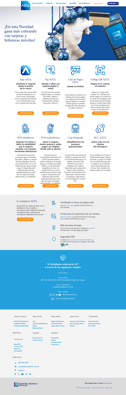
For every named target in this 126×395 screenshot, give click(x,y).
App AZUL (17, 344)
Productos (49, 3)
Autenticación (93, 321)
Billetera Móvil (37, 328)
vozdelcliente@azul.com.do (63, 287)
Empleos (22, 370)
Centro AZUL (18, 346)
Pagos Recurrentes (57, 326)
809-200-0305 (58, 280)
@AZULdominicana (70, 295)
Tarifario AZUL (56, 342)
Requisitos (55, 338)
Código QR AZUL (20, 324)
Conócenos (55, 345)
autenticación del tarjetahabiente (81, 240)
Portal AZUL (112, 3)
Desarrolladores (84, 3)
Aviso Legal (108, 388)
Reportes (17, 349)
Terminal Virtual (56, 324)
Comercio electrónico (77, 321)
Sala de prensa (61, 3)
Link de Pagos (69, 205)
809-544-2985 (46, 280)
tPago (34, 326)
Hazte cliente (98, 3)
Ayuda (71, 3)
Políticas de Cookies (97, 388)
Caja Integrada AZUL (21, 326)
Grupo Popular (106, 383)
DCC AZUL (91, 326)
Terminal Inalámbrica (40, 324)
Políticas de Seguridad (83, 388)
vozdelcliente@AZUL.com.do (28, 367)
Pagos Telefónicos (57, 321)
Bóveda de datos (66, 217)
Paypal (72, 326)
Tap (33, 321)
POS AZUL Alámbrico (21, 321)
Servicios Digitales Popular (65, 299)
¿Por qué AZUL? (37, 3)
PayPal (92, 228)
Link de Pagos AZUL (76, 324)
